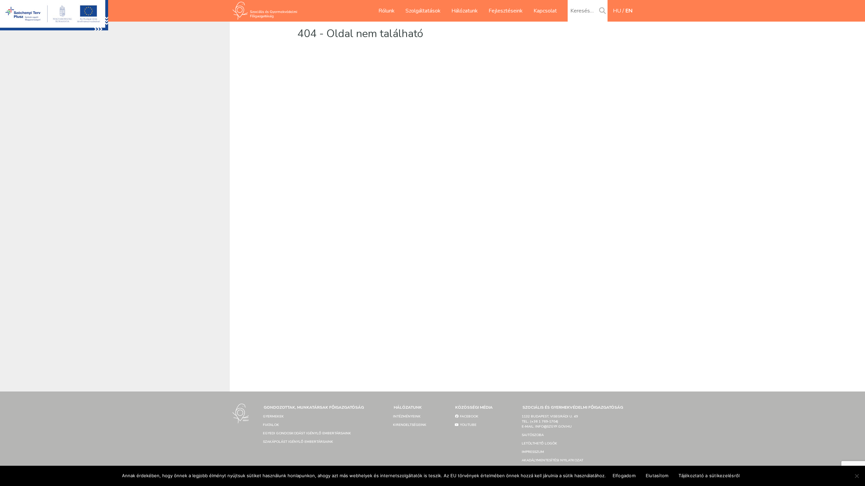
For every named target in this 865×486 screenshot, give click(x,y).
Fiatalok (271, 425)
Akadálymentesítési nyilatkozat (552, 460)
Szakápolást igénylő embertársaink (298, 441)
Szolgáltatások (423, 11)
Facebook (468, 416)
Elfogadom (624, 475)
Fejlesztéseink (506, 11)
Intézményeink (407, 416)
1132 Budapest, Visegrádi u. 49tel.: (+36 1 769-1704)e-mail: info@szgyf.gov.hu (550, 421)
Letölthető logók (539, 443)
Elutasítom (657, 475)
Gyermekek (273, 416)
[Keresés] (602, 11)
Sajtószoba (533, 435)
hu (617, 11)
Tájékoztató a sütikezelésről (709, 475)
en (629, 11)
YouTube (467, 425)
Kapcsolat (545, 11)
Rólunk (386, 11)
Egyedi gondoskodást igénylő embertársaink (307, 433)
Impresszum (533, 452)
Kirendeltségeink (409, 425)
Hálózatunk (464, 11)
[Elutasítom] (856, 476)
